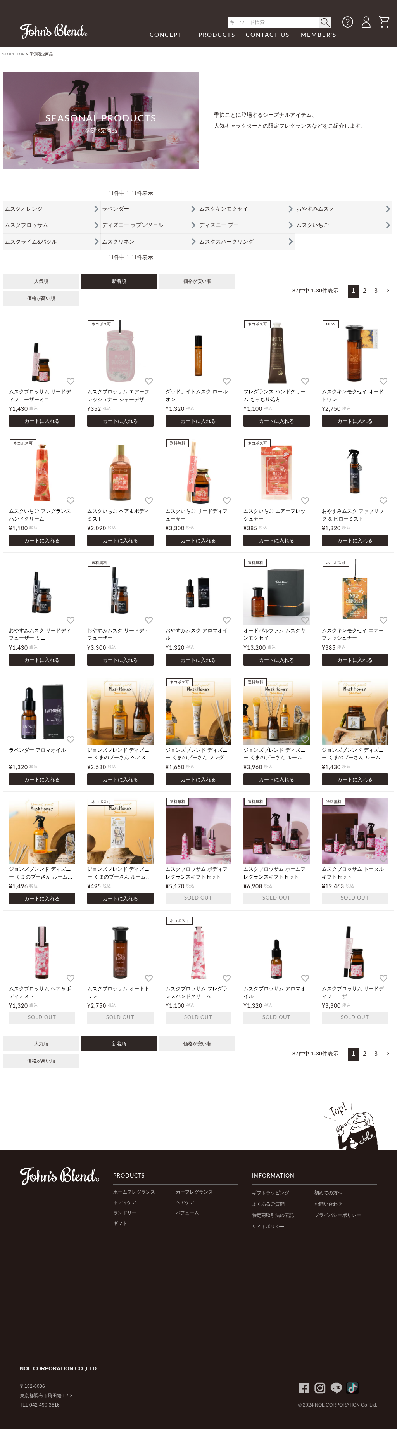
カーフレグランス (194, 1192)
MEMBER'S (319, 35)
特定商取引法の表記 (273, 1215)
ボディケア (124, 1202)
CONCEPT (166, 35)
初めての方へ (328, 1192)
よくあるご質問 (268, 1204)
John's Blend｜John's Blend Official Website (54, 31)
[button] (387, 290)
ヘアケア (185, 1202)
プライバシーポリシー (337, 1215)
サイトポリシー (268, 1226)
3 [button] (376, 290)
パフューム (187, 1213)
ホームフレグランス (134, 1192)
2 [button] (364, 290)
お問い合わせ (328, 1204)
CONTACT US (268, 35)
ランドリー (124, 1213)
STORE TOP (13, 54)
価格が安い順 (197, 281)
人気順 (41, 281)
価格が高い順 (41, 298)
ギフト (120, 1223)
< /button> (325, 22)
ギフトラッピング (270, 1192)
